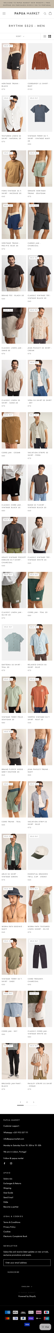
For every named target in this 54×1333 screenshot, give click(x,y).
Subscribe (14, 1272)
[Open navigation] (4, 13)
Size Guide (8, 1192)
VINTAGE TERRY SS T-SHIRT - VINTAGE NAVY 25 (39, 138)
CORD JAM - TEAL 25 (38, 612)
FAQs (5, 1202)
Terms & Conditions (11, 1222)
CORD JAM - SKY (9, 1031)
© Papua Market (27, 1292)
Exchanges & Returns (12, 1183)
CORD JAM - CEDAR (11, 452)
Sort (19, 36)
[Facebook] (4, 1163)
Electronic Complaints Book (15, 1236)
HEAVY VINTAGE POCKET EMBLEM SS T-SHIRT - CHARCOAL (14, 560)
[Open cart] (50, 13)
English (26, 1286)
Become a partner (11, 1206)
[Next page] (33, 1102)
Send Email (8, 1197)
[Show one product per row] (44, 36)
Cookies (7, 1231)
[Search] (45, 13)
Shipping (7, 1188)
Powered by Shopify (27, 1296)
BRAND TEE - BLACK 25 (13, 295)
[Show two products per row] (49, 36)
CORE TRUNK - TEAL (11, 822)
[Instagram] (11, 1163)
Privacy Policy (9, 1226)
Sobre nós (7, 1178)
